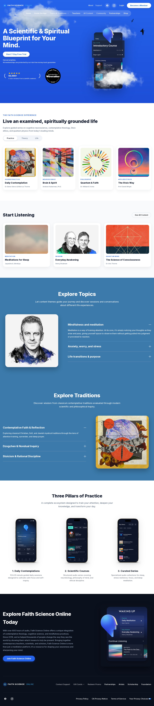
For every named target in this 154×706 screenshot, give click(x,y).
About (90, 5)
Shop (126, 13)
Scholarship (133, 684)
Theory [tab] (25, 138)
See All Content (141, 215)
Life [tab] (36, 138)
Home (28, 13)
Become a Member (139, 5)
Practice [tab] (10, 138)
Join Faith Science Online (19, 658)
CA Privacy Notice (100, 699)
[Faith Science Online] (18, 5)
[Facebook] (107, 5)
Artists (121, 684)
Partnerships (114, 13)
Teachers (76, 13)
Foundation (146, 684)
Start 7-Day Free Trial (16, 54)
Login (121, 5)
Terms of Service (118, 699)
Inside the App (40, 13)
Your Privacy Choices (138, 699)
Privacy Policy (82, 699)
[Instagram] (114, 5)
